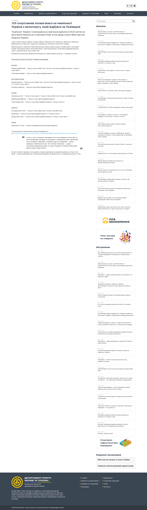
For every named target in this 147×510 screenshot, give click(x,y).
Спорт (106, 13)
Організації (118, 13)
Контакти (130, 13)
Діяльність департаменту (47, 13)
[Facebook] (127, 5)
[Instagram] (131, 5)
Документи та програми (90, 13)
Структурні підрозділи (69, 13)
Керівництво (28, 13)
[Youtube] (134, 5)
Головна (16, 13)
